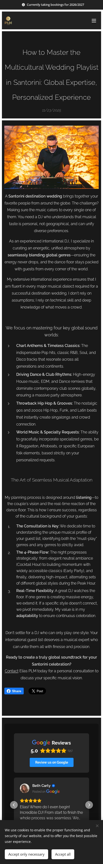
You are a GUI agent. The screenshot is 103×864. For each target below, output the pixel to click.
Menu (94, 20)
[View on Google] (24, 788)
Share (16, 691)
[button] (14, 805)
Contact (11, 671)
